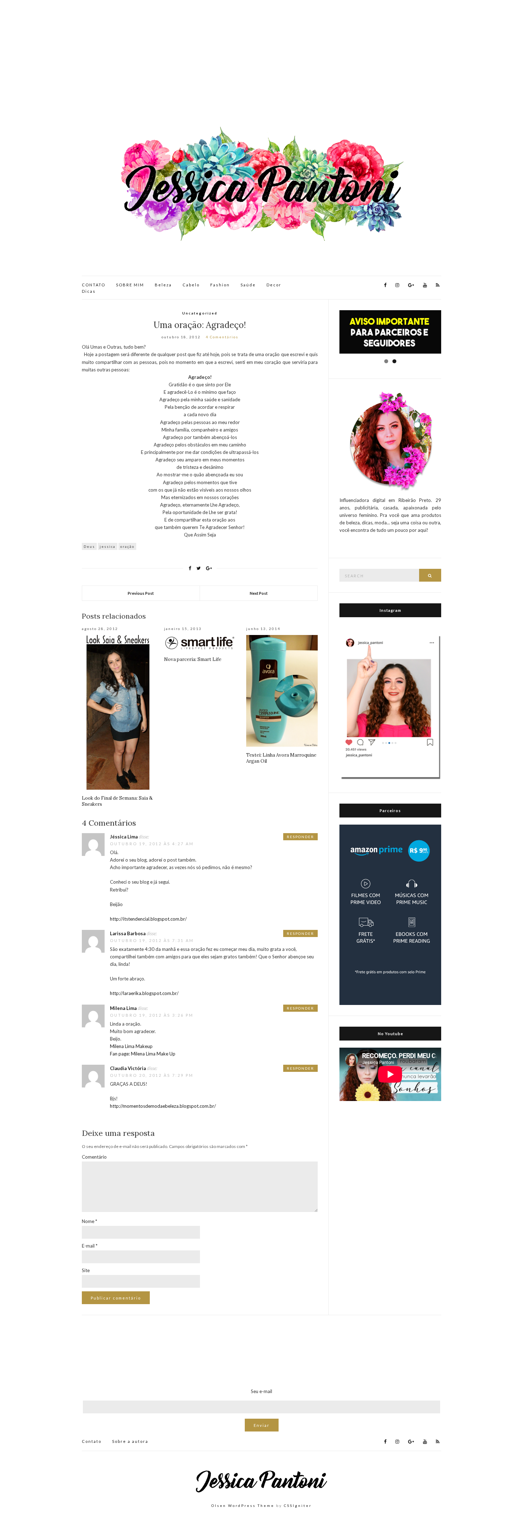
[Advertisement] (261, 64)
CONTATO (93, 284)
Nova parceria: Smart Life (192, 659)
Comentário (94, 1157)
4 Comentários (222, 337)
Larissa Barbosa (128, 933)
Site (86, 1270)
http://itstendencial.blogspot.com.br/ (148, 919)
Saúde (248, 284)
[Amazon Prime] (390, 914)
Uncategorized (199, 313)
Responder (300, 837)
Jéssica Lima (124, 837)
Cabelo (191, 284)
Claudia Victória (128, 1068)
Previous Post (141, 593)
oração (127, 546)
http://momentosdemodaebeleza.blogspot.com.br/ (163, 1106)
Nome (89, 1221)
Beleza (163, 284)
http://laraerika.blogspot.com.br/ (144, 993)
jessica (108, 546)
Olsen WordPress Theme (242, 1505)
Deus (89, 546)
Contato (91, 1441)
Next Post (259, 593)
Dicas (89, 291)
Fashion (220, 284)
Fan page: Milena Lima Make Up (142, 1054)
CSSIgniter (298, 1505)
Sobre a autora (130, 1441)
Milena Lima (123, 1008)
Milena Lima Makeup (131, 1046)
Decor (273, 284)
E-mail (89, 1246)
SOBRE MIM (130, 284)
